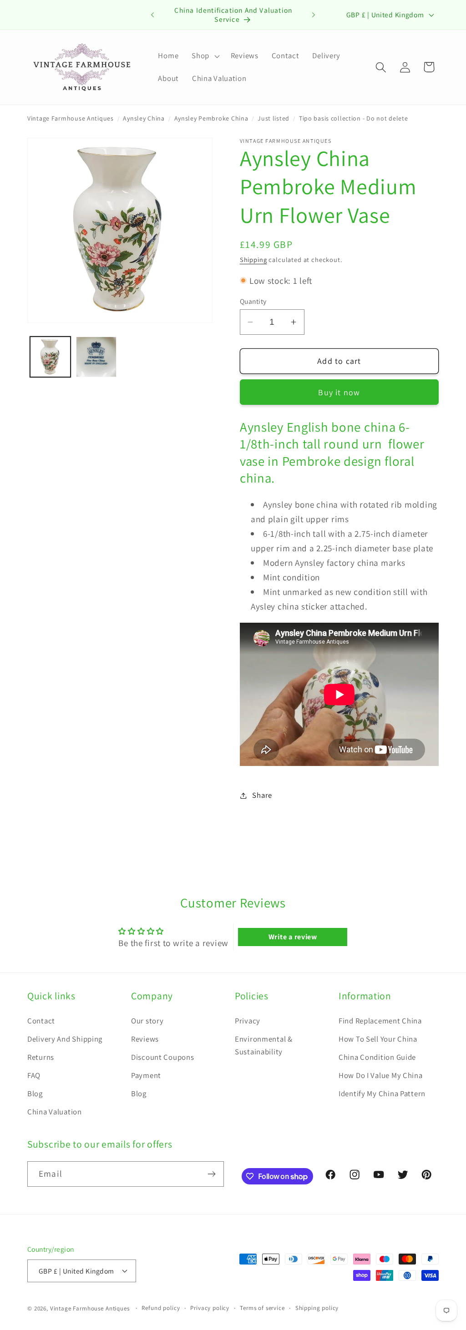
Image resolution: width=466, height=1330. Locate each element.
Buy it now (339, 392)
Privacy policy (209, 1308)
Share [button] (262, 795)
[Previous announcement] (152, 14)
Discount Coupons (162, 1057)
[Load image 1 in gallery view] (50, 357)
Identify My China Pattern (382, 1093)
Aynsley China (143, 118)
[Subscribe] (211, 1174)
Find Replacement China (380, 1021)
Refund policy (161, 1308)
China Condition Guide (377, 1057)
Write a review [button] (292, 937)
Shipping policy (317, 1308)
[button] (204, 56)
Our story (147, 1021)
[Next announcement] (314, 14)
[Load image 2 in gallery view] (96, 357)
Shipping (253, 259)
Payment (146, 1075)
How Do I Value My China (381, 1075)
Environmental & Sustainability (264, 1045)
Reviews (145, 1039)
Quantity (253, 301)
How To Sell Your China (378, 1039)
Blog (35, 1093)
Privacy (247, 1021)
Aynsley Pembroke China (211, 118)
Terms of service (262, 1308)
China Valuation (54, 1112)
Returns (40, 1057)
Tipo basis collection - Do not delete (353, 118)
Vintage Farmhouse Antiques (70, 118)
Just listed (273, 118)
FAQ (34, 1075)
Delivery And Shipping (64, 1039)
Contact (41, 1021)
